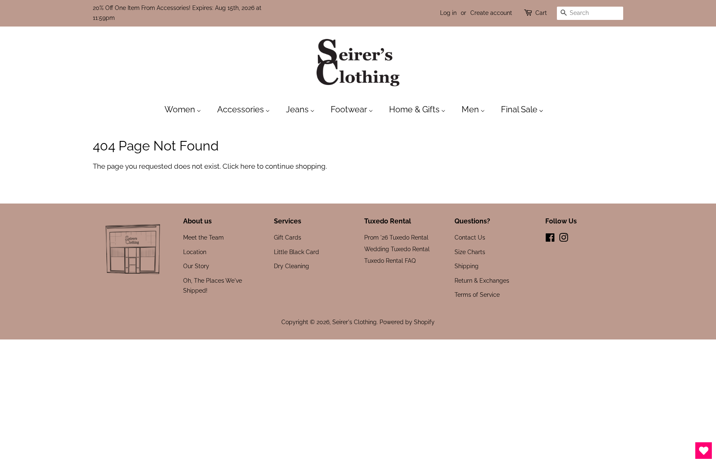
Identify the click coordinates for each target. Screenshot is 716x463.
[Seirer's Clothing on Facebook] (550, 238)
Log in (448, 13)
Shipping (467, 265)
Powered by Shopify (407, 321)
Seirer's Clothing (354, 321)
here (247, 166)
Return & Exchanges (482, 280)
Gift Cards (287, 237)
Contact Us (470, 237)
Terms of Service (477, 294)
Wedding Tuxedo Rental (397, 248)
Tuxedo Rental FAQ (390, 260)
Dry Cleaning (291, 265)
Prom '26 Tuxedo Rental (396, 237)
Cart (541, 13)
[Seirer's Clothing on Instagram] (563, 238)
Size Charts (470, 251)
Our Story (196, 265)
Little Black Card (296, 251)
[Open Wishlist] (703, 450)
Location (194, 251)
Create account (491, 13)
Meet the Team (203, 237)
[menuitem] (187, 109)
